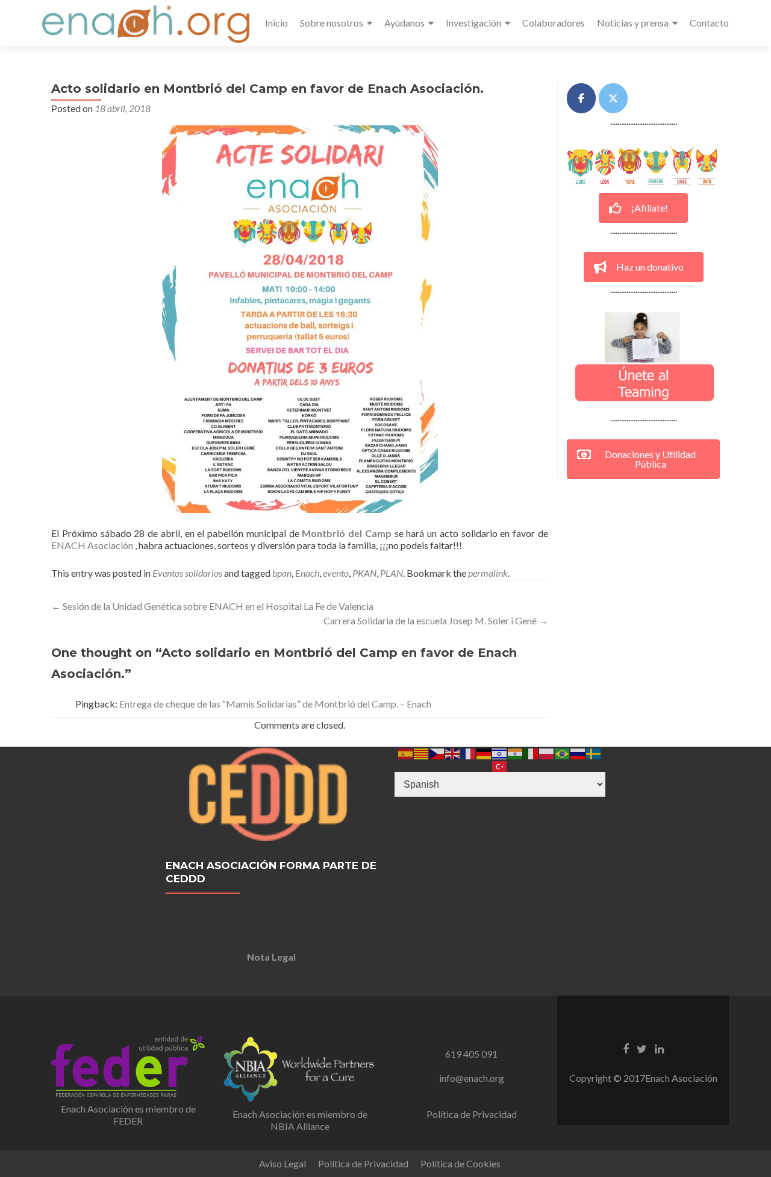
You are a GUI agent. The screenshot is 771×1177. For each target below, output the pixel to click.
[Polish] (547, 752)
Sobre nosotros (331, 22)
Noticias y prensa (633, 22)
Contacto (709, 22)
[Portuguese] (562, 752)
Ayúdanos (404, 22)
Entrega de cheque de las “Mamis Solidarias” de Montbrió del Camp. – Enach (275, 703)
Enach (307, 573)
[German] (484, 752)
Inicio (276, 22)
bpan (282, 573)
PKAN (364, 573)
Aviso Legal (282, 1163)
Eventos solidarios (187, 573)
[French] (468, 752)
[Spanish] (406, 752)
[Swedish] (594, 752)
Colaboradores (553, 22)
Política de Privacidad (471, 1114)
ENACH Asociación (92, 545)
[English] (453, 752)
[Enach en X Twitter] (613, 98)
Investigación (473, 22)
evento (336, 573)
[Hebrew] (500, 752)
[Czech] (437, 752)
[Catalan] (421, 752)
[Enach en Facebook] (581, 98)
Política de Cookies (460, 1163)
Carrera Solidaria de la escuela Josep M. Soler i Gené (435, 620)
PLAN (391, 573)
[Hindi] (515, 752)
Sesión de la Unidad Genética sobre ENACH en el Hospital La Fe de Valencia (212, 606)
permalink (488, 573)
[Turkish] (500, 765)
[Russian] (578, 752)
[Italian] (531, 752)
